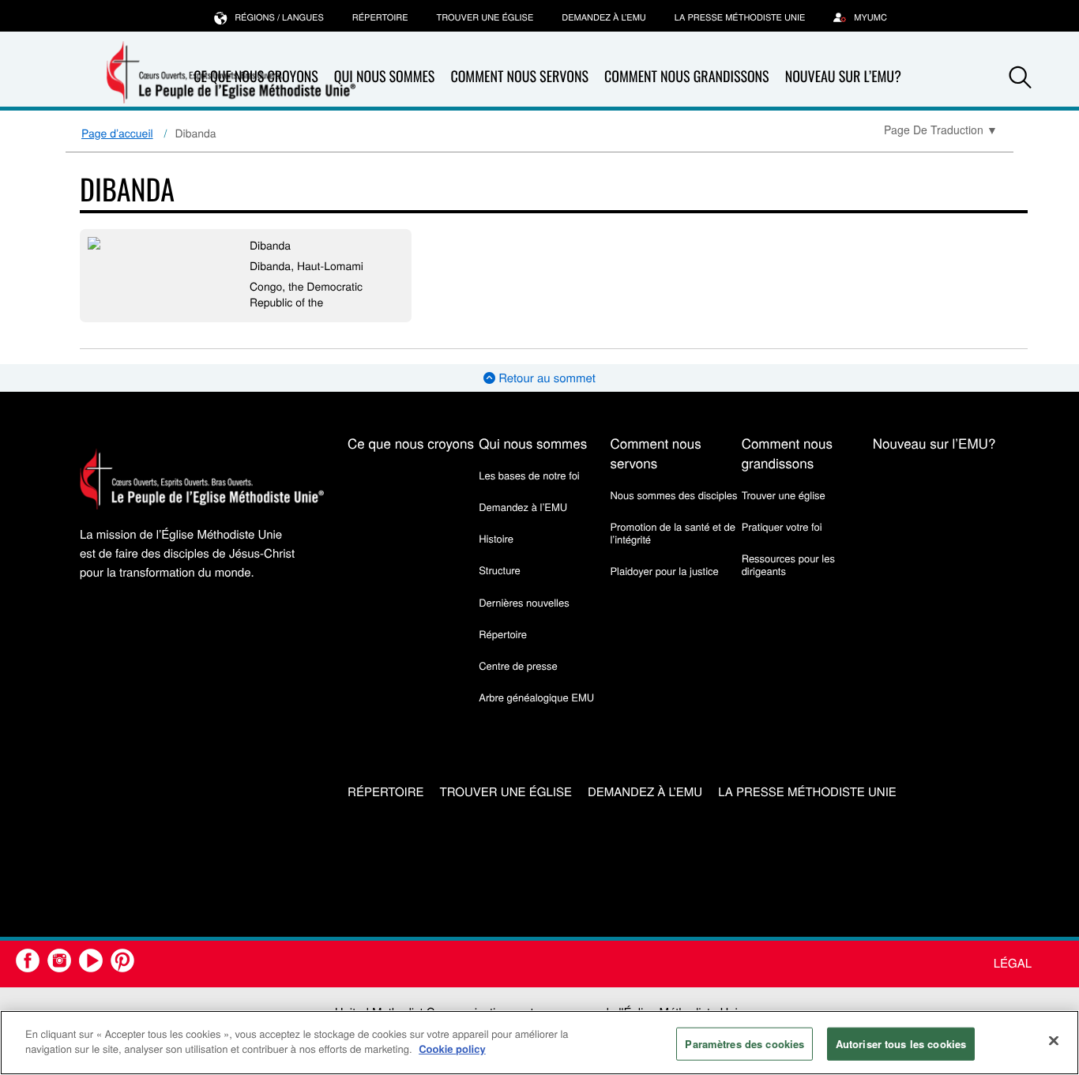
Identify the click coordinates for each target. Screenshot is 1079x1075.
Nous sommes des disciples (673, 494)
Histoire (496, 538)
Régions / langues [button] (279, 17)
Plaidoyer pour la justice (664, 570)
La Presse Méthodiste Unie (740, 17)
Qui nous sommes (384, 76)
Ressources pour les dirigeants (788, 564)
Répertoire (380, 17)
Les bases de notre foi (529, 475)
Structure (500, 569)
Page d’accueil (117, 133)
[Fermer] (1053, 1040)
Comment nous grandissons (686, 76)
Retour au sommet (545, 378)
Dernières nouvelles (524, 602)
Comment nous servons (519, 76)
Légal (1013, 963)
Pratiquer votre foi (782, 526)
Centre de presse (518, 665)
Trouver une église (485, 17)
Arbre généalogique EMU (536, 697)
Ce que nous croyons (411, 443)
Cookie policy (452, 1048)
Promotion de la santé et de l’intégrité (672, 533)
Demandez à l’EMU (604, 17)
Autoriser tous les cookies (901, 1043)
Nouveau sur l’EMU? (843, 76)
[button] (1020, 77)
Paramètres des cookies (744, 1043)
